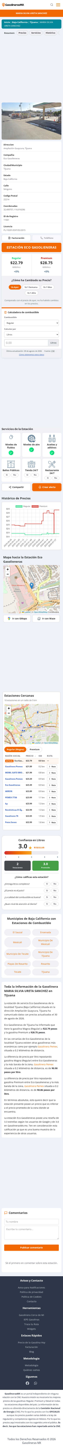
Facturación (18, 238)
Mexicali (17, 942)
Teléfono (48, 238)
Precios (22, 32)
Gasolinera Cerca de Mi (31, 1315)
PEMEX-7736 (11, 797)
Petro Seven (11, 822)
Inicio (7, 22)
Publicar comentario (31, 1247)
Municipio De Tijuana (45, 954)
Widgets (31, 1328)
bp (6, 803)
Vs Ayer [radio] (15, 287)
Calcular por (10, 329)
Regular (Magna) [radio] (15, 749)
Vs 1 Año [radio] (31, 292)
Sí (7, 475)
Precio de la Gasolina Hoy (31, 1342)
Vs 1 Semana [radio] (31, 287)
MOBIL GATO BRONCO (16, 772)
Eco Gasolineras (12, 785)
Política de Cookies (31, 1296)
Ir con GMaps (19, 618)
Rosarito (45, 963)
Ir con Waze (48, 618)
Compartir (18, 487)
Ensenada (45, 932)
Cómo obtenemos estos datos (31, 354)
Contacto (31, 1301)
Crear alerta (48, 487)
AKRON (8, 791)
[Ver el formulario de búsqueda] (51, 5)
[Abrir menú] (58, 4)
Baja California (20, 22)
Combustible (10, 317)
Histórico (50, 32)
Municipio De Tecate (17, 953)
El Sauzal (17, 932)
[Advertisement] (31, 69)
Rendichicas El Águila (15, 810)
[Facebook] (27, 1383)
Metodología (31, 1365)
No (14, 475)
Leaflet (27, 612)
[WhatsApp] (35, 1383)
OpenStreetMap (41, 612)
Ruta (54, 766)
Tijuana (34, 22)
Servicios (36, 32)
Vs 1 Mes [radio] (47, 287)
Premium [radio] (35, 749)
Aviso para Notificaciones (31, 1287)
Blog (31, 1351)
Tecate (17, 971)
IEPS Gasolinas (31, 1319)
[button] (32, 586)
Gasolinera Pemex (14, 766)
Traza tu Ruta (31, 1324)
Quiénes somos (31, 1370)
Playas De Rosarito (17, 963)
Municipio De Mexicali (45, 942)
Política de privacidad (31, 1292)
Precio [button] (30, 756)
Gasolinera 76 (11, 816)
